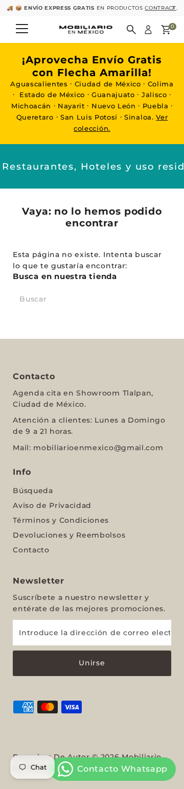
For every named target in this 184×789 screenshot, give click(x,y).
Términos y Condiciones (61, 520)
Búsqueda (33, 490)
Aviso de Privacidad (52, 505)
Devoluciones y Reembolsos (69, 535)
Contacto (31, 550)
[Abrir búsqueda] (131, 29)
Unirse (92, 663)
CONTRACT (115, 8)
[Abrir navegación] (22, 29)
